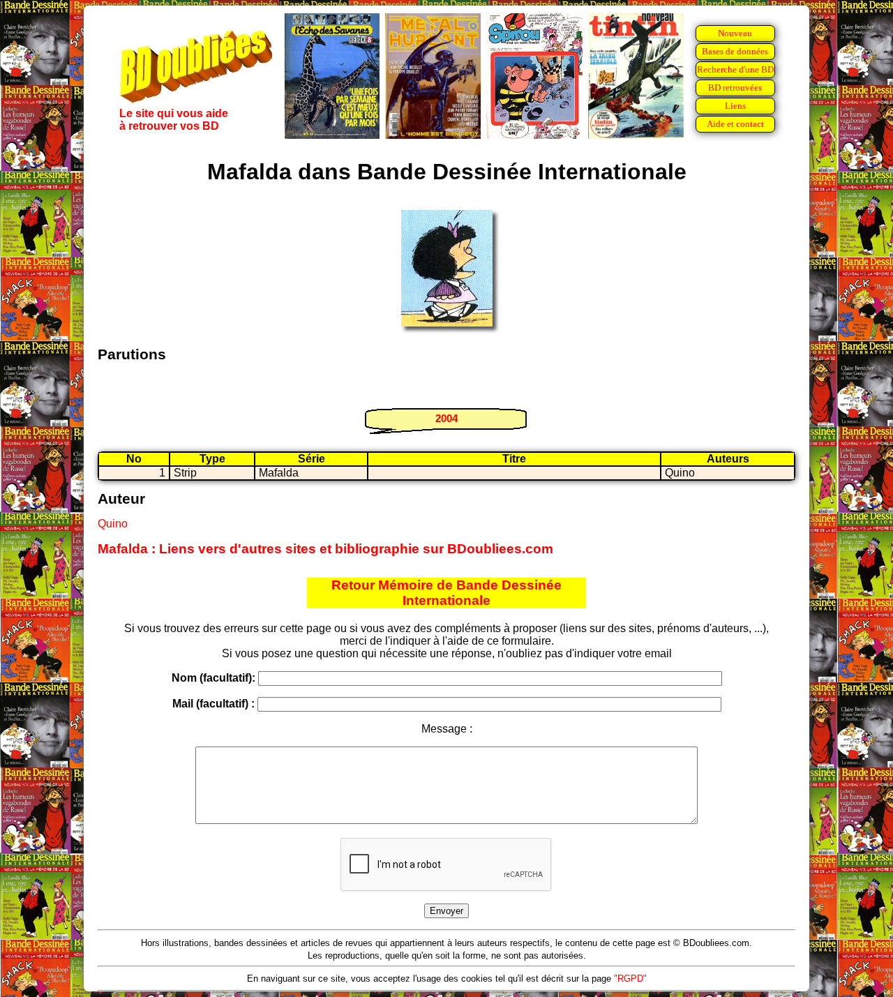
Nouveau (735, 33)
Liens (735, 105)
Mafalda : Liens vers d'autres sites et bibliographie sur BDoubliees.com (325, 548)
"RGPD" (630, 978)
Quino (113, 524)
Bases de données (735, 51)
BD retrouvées (735, 87)
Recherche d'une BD (735, 69)
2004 (446, 418)
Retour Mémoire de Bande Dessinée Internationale (446, 593)
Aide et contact (735, 124)
